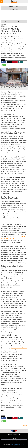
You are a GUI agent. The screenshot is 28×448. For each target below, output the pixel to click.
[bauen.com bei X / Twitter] (14, 430)
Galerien (7, 22)
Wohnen (21, 440)
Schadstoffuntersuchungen (19, 348)
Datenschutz (15, 434)
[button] (3, 62)
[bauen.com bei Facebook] (12, 430)
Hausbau (6, 440)
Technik (14, 440)
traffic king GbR (16, 445)
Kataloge (20, 22)
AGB (19, 434)
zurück (25, 425)
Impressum (10, 434)
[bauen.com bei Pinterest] (16, 430)
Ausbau (10, 440)
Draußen (17, 440)
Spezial (14, 442)
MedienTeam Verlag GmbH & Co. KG (17, 444)
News (25, 440)
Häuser (3, 440)
